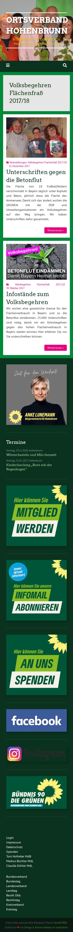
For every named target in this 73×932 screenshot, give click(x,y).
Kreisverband (15, 905)
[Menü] (8, 65)
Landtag (11, 890)
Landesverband (16, 886)
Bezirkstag (13, 900)
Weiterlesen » (55, 230)
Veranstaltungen (18, 162)
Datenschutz (14, 847)
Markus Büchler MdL (19, 861)
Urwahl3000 (60, 922)
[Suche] (65, 65)
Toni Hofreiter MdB (18, 856)
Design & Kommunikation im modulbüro (46, 927)
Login (10, 838)
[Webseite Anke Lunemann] (36, 424)
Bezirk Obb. (13, 895)
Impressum (13, 842)
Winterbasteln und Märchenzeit (31, 455)
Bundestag (13, 881)
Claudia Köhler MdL (19, 866)
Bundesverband (16, 876)
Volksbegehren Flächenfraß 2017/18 (47, 162)
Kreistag (11, 909)
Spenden (12, 852)
